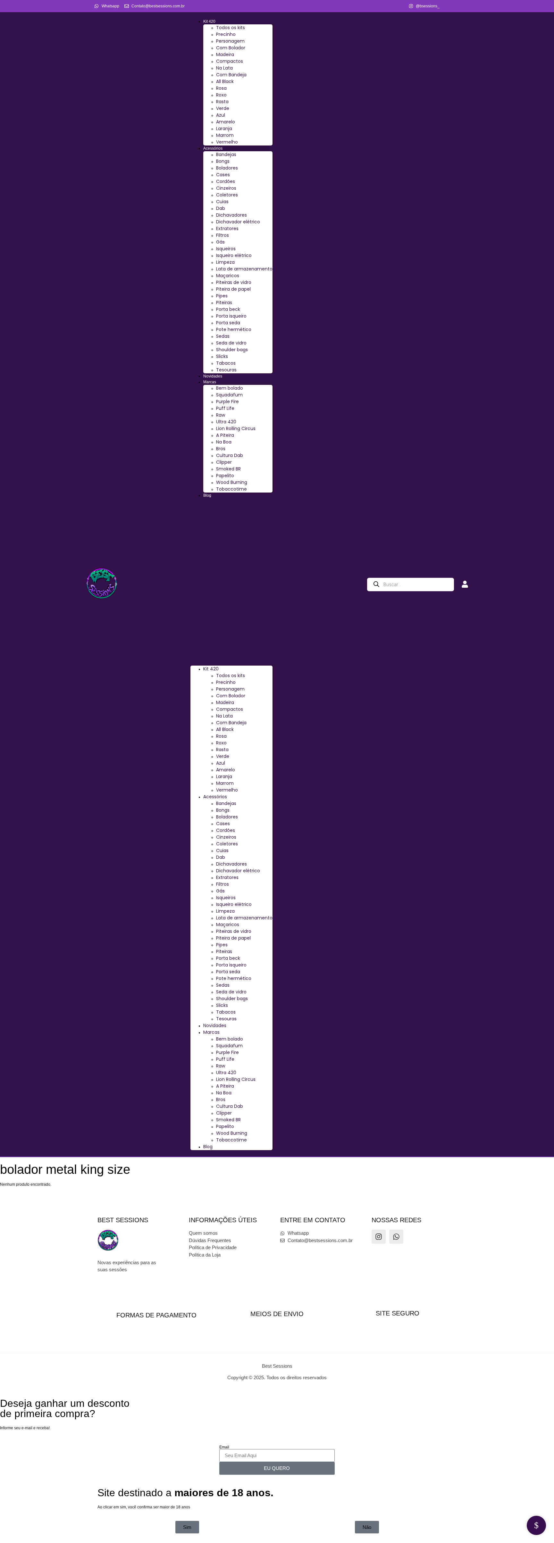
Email (224, 1447)
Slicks (222, 356)
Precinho (226, 34)
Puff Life (225, 408)
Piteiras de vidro (233, 282)
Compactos (229, 61)
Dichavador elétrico (238, 222)
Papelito (225, 475)
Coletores (227, 195)
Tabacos (226, 363)
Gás (220, 242)
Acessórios (212, 148)
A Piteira (225, 435)
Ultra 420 (226, 422)
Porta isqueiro (231, 316)
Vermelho (227, 142)
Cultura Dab (229, 455)
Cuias (222, 201)
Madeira (225, 54)
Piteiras (224, 302)
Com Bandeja (231, 74)
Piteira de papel (233, 289)
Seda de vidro (231, 343)
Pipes (222, 296)
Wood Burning (231, 482)
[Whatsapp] (396, 1237)
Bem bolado (229, 388)
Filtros (222, 235)
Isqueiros (226, 248)
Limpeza (225, 262)
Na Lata (224, 68)
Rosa (221, 88)
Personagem (230, 41)
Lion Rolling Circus (236, 428)
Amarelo (225, 122)
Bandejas (226, 154)
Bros (220, 448)
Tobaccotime (231, 489)
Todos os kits (230, 27)
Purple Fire (227, 401)
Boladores (227, 168)
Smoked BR (228, 469)
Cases (223, 174)
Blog (207, 495)
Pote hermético (233, 329)
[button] (231, 582)
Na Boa (223, 442)
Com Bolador (230, 48)
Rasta (222, 101)
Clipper (224, 462)
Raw (220, 415)
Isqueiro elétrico (234, 255)
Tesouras (226, 370)
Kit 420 (209, 21)
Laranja (224, 128)
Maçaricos (227, 275)
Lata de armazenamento (244, 269)
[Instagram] (379, 1237)
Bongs (223, 161)
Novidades (212, 376)
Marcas (209, 382)
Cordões (225, 181)
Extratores (227, 228)
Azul (220, 115)
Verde (222, 108)
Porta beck (228, 309)
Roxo (221, 95)
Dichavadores (231, 215)
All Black (225, 81)
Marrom (225, 135)
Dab (220, 208)
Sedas (223, 336)
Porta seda (228, 322)
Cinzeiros (226, 188)
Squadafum (229, 395)
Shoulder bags (232, 349)
